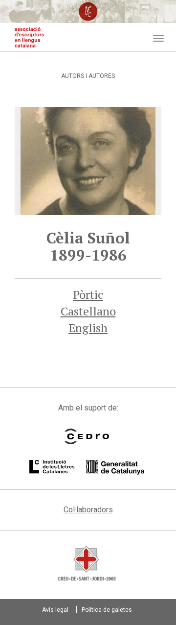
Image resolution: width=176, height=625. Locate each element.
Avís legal (55, 609)
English (88, 328)
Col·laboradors (88, 509)
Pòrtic (88, 294)
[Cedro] (86, 436)
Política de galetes (107, 609)
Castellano (88, 311)
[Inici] (29, 37)
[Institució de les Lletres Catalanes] (86, 467)
